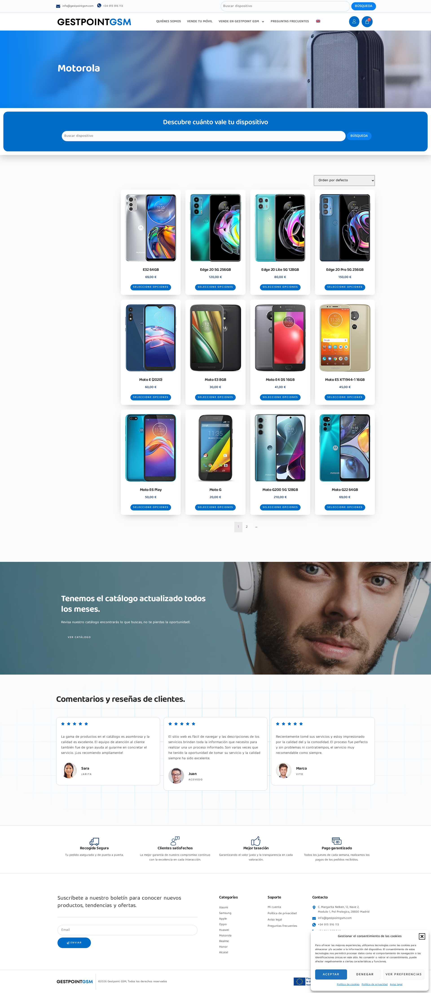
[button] (422, 936)
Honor (223, 947)
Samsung (225, 913)
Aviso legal (396, 984)
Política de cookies (348, 984)
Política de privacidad (375, 984)
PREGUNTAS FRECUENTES (290, 21)
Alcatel (223, 952)
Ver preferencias (404, 975)
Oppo (223, 924)
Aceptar (331, 975)
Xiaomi (223, 907)
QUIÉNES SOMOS (168, 21)
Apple (223, 919)
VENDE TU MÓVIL (200, 21)
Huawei (224, 930)
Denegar (365, 975)
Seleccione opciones (150, 287)
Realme (224, 941)
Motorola (225, 935)
